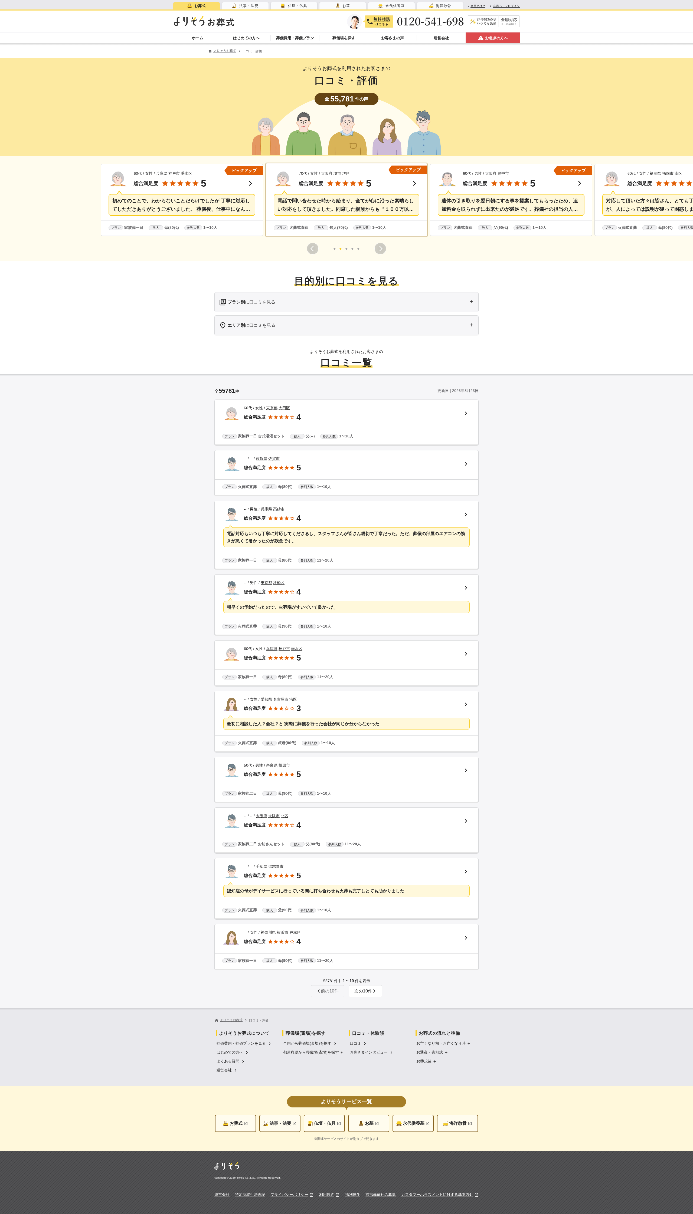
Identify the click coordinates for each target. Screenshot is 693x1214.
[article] (346, 423)
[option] (244, 1042)
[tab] (196, 5)
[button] (182, 200)
